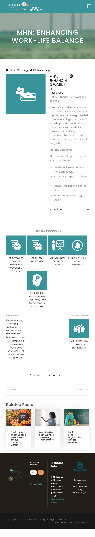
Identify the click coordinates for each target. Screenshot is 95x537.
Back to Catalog (17, 70)
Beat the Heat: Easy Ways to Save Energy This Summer (47, 436)
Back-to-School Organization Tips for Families (75, 437)
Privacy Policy (37, 484)
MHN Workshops (40, 70)
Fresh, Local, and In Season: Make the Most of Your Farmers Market (19, 438)
